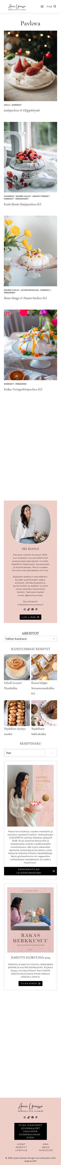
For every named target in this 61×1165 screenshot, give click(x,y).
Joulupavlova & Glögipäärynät (22, 110)
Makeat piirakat (41, 196)
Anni (46, 1144)
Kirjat (21, 1144)
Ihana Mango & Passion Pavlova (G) (25, 298)
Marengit (16, 105)
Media (46, 1147)
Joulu (7, 105)
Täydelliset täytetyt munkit (15, 731)
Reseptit (21, 1147)
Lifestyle (21, 1150)
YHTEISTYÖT (46, 1150)
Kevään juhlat (23, 196)
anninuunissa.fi (34, 604)
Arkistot (30, 633)
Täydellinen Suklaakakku (38, 731)
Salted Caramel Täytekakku (12, 685)
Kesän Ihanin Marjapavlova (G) (22, 204)
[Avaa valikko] (41, 6)
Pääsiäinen (9, 293)
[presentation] (30, 66)
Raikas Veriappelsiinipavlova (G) (23, 389)
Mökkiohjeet (22, 199)
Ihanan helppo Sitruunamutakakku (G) (42, 688)
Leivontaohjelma (30, 290)
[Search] (51, 753)
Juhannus (9, 196)
